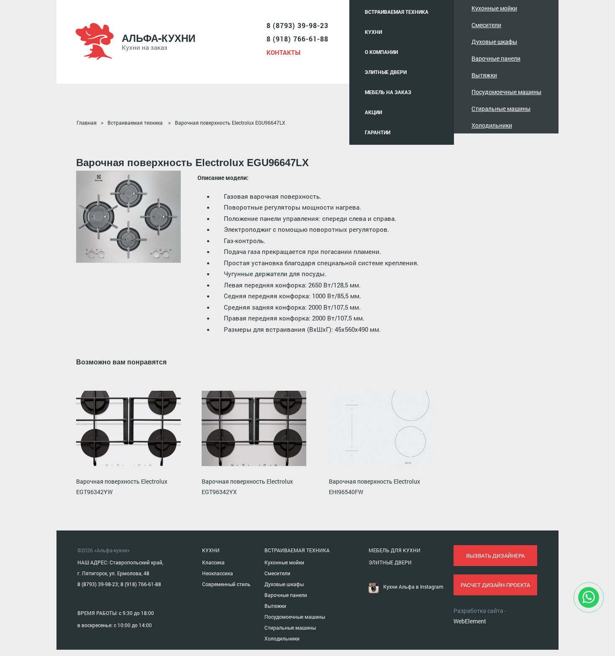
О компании (381, 52)
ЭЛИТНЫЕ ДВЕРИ (390, 562)
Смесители (486, 25)
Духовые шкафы (494, 42)
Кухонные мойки (494, 8)
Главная (87, 122)
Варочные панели (496, 58)
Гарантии (377, 132)
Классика (213, 562)
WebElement (470, 621)
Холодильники (492, 125)
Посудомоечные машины (506, 92)
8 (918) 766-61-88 (297, 38)
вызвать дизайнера (495, 555)
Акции (373, 112)
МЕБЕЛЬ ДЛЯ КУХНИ (394, 550)
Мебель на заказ (388, 92)
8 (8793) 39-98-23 (297, 25)
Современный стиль (226, 584)
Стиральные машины (501, 109)
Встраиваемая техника (396, 11)
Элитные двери (386, 72)
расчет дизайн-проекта (495, 585)
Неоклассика (217, 573)
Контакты (283, 52)
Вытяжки (484, 75)
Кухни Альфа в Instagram (413, 586)
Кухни (373, 31)
